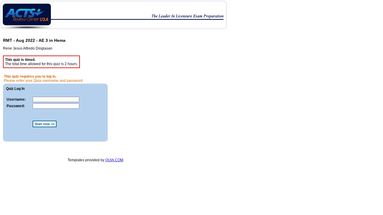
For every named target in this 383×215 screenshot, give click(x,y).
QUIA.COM (114, 160)
